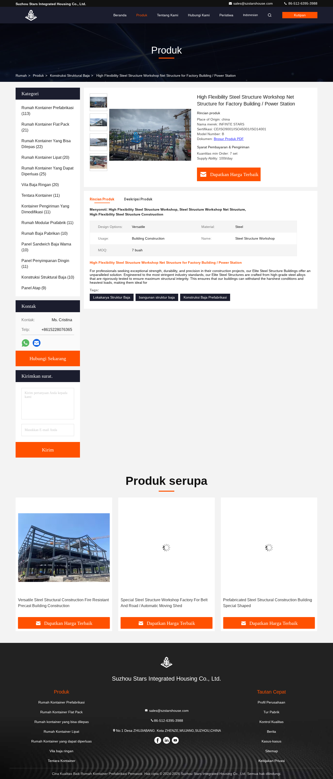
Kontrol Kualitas (271, 722)
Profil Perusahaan (271, 702)
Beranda (120, 15)
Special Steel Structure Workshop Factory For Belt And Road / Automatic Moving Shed (164, 603)
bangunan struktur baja (157, 297)
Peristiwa (226, 15)
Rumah (21, 75)
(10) (44, 233)
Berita (271, 731)
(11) (40, 195)
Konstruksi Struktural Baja (70, 75)
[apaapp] (25, 343)
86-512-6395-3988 (302, 3)
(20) (45, 157)
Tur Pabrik (271, 712)
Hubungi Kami (199, 15)
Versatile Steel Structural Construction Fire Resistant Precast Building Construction (63, 603)
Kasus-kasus (271, 741)
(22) (46, 144)
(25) (47, 171)
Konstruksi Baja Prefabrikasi (205, 297)
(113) (47, 111)
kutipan (300, 15)
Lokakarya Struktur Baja (111, 297)
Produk (141, 15)
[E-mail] (36, 343)
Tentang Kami (167, 15)
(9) (33, 288)
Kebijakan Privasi (271, 761)
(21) (45, 127)
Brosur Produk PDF (229, 139)
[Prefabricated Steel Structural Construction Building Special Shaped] (269, 547)
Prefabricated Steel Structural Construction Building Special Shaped (267, 603)
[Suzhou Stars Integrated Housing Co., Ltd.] (31, 15)
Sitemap (271, 751)
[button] (24, 559)
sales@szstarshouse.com (253, 3)
